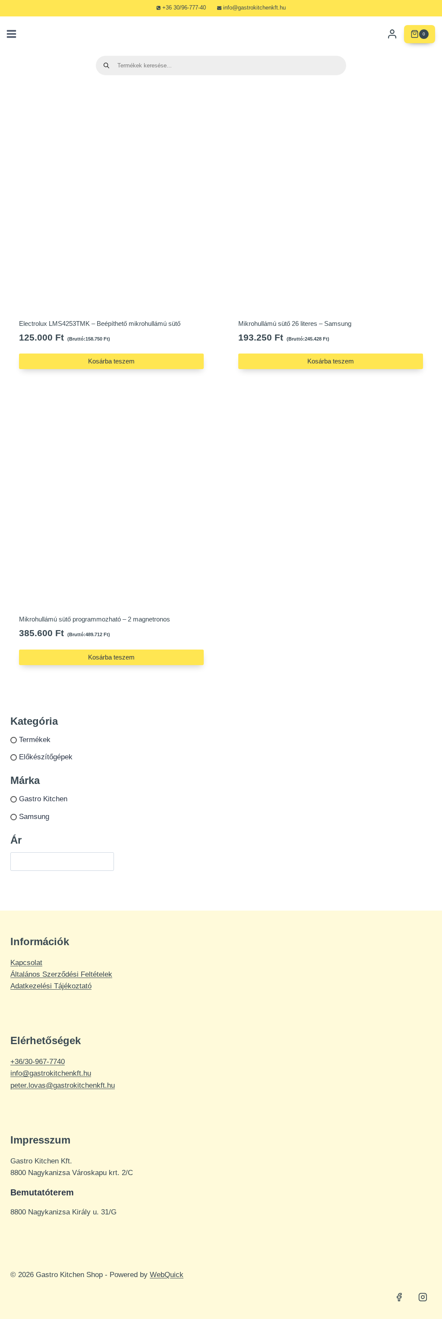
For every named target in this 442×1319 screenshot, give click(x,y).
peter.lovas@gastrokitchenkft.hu (62, 1085)
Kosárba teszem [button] (111, 361)
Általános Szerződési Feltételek (61, 974)
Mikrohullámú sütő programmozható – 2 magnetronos (94, 619)
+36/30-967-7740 (37, 1062)
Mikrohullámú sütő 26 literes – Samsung (294, 323)
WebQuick (166, 1275)
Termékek (35, 740)
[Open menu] (10, 34)
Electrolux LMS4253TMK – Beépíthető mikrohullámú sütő (99, 323)
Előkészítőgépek (46, 757)
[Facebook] (399, 1297)
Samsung (34, 816)
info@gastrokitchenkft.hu (50, 1073)
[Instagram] (423, 1297)
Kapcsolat (26, 963)
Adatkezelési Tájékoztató (51, 986)
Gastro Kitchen (43, 799)
